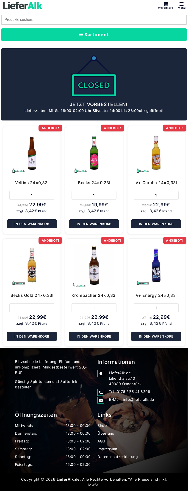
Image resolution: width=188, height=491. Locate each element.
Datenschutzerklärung (117, 456)
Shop (102, 425)
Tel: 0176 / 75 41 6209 (129, 391)
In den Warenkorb (31, 224)
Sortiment (96, 34)
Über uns (105, 433)
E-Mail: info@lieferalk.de (131, 399)
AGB (101, 441)
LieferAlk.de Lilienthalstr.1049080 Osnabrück (125, 378)
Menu (181, 7)
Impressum (107, 449)
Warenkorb (166, 7)
